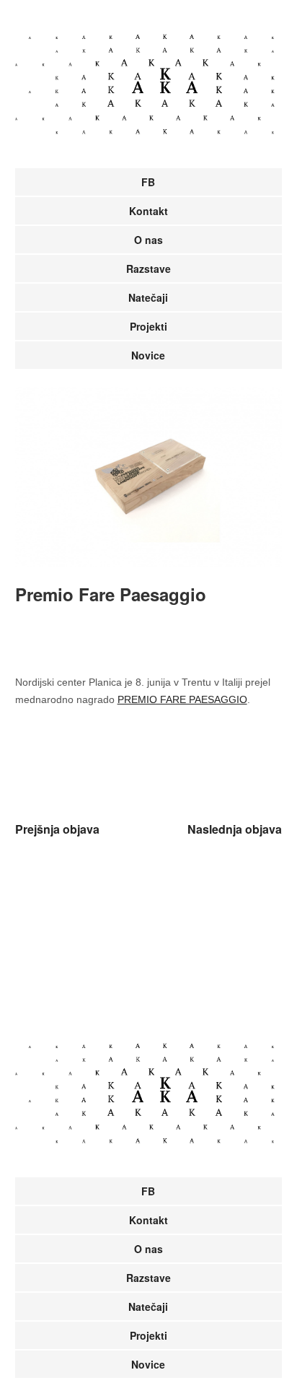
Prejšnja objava (57, 829)
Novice (148, 355)
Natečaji (148, 297)
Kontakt (148, 211)
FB (148, 182)
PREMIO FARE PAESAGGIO (182, 699)
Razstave (148, 268)
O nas (148, 239)
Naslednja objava (234, 829)
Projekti (148, 326)
